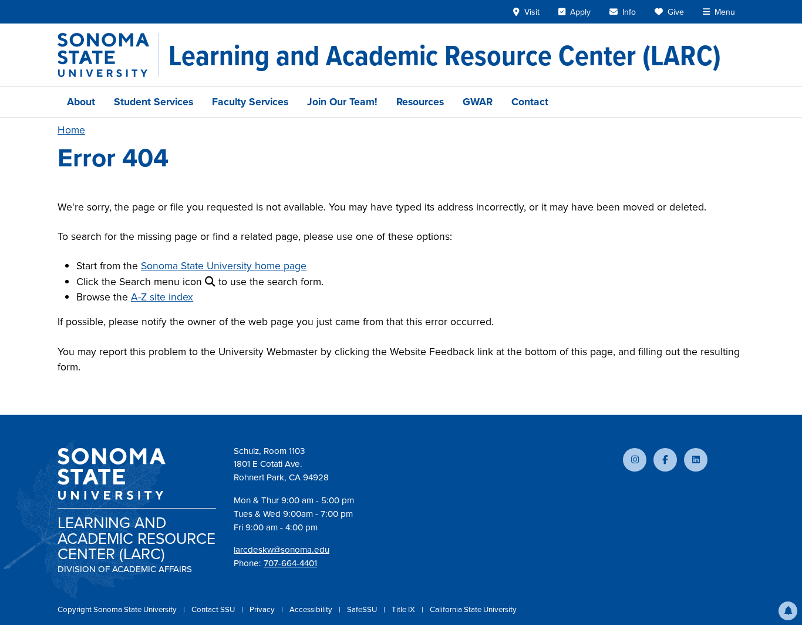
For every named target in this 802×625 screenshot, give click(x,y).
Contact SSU (214, 609)
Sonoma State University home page (223, 265)
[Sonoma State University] (108, 55)
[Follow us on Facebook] (665, 460)
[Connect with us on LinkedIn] (695, 460)
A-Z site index (162, 297)
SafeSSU (363, 609)
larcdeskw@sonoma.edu (281, 549)
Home (71, 130)
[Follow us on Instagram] (634, 460)
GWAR (478, 101)
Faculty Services (250, 101)
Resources (420, 101)
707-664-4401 (290, 563)
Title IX (404, 609)
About (81, 101)
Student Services (153, 101)
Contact (529, 101)
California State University (473, 609)
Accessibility (311, 609)
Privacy (263, 609)
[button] (788, 610)
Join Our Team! (342, 101)
